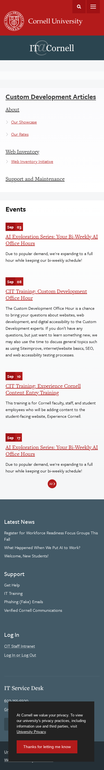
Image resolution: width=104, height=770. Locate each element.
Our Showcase (24, 122)
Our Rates (20, 134)
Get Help (12, 585)
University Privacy (31, 732)
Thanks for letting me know (47, 746)
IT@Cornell (52, 48)
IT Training (13, 593)
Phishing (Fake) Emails (23, 601)
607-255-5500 (16, 700)
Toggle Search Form (79, 6)
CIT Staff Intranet (19, 646)
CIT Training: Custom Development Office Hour (46, 295)
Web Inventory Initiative (32, 161)
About (12, 109)
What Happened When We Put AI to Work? (42, 547)
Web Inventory (22, 151)
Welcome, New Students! (26, 556)
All (50, 483)
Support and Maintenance (35, 179)
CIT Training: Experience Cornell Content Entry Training (43, 389)
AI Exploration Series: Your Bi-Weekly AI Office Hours (52, 240)
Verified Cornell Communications (33, 610)
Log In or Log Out (20, 655)
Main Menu (93, 6)
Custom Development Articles (51, 96)
